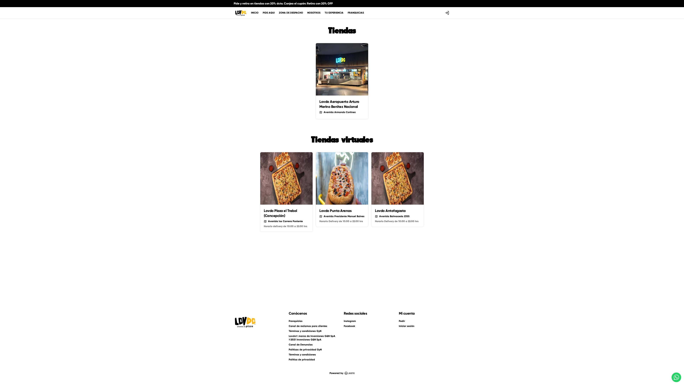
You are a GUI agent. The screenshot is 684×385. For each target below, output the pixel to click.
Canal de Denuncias (301, 344)
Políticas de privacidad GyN (305, 349)
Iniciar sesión (406, 326)
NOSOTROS (313, 12)
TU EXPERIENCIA (334, 12)
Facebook (349, 326)
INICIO (254, 12)
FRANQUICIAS (356, 12)
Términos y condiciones (302, 354)
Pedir (402, 321)
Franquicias (295, 321)
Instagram (350, 321)
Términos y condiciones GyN (305, 331)
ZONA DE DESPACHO (291, 12)
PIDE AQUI (269, 12)
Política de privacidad (302, 359)
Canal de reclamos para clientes (308, 326)
